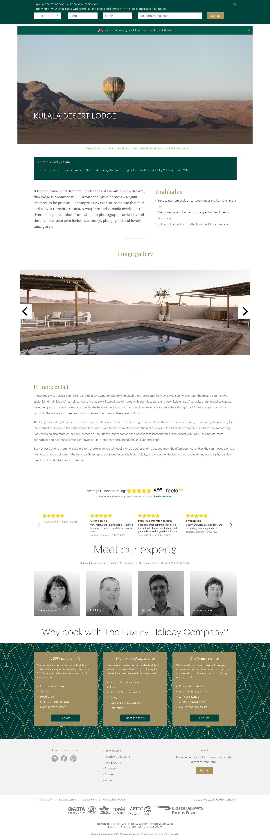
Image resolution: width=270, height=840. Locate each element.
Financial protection (114, 799)
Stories (109, 774)
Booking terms (67, 799)
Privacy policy (45, 799)
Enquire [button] (204, 718)
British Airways (53, 170)
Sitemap (110, 768)
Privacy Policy (147, 834)
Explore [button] (65, 718)
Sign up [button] (204, 770)
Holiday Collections (117, 756)
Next (245, 311)
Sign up (215, 15)
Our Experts (113, 762)
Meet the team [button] (135, 718)
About (109, 780)
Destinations (113, 750)
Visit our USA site (161, 30)
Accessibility (89, 799)
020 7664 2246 (179, 563)
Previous (25, 311)
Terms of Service (165, 834)
